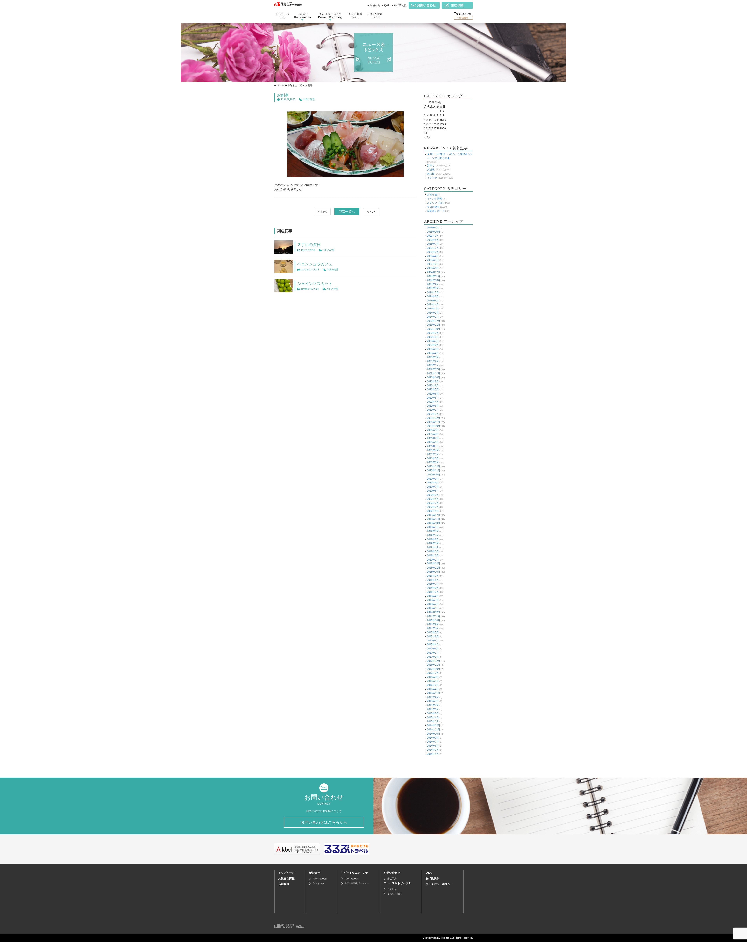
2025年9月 (433, 235)
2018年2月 (433, 604)
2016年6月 (433, 681)
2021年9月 (433, 430)
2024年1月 (433, 316)
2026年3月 (433, 227)
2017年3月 (433, 648)
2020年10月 (433, 474)
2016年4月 (433, 689)
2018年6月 (433, 587)
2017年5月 (433, 640)
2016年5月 (433, 685)
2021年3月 (433, 454)
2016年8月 (433, 677)
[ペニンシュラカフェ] (283, 270)
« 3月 (427, 137)
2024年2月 (433, 312)
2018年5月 (433, 592)
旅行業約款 (432, 878)
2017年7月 (433, 632)
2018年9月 (433, 575)
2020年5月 (433, 494)
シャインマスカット (314, 283)
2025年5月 (433, 251)
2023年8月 (433, 337)
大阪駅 (431, 169)
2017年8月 (433, 628)
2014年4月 (433, 753)
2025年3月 (433, 260)
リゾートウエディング (354, 872)
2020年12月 (433, 466)
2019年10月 (433, 523)
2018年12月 (433, 563)
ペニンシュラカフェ (314, 264)
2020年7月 (433, 486)
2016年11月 (433, 664)
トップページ (286, 872)
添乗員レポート (436, 210)
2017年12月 (433, 612)
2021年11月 (433, 422)
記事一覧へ (347, 211)
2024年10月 (433, 280)
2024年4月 (433, 304)
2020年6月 (433, 490)
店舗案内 (283, 884)
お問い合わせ (392, 872)
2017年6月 (433, 636)
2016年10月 (433, 668)
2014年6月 (433, 745)
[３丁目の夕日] (283, 251)
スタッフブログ (436, 202)
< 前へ (322, 211)
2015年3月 (433, 721)
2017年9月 (433, 624)
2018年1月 (433, 608)
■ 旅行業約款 (399, 5)
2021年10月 (433, 425)
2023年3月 (433, 357)
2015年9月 (433, 697)
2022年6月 (433, 393)
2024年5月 (433, 300)
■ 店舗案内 (373, 5)
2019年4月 (433, 547)
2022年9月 (433, 381)
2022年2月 (433, 409)
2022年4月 (433, 401)
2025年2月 (433, 264)
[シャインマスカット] (283, 290)
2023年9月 (433, 332)
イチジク (432, 177)
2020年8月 (433, 482)
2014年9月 (433, 737)
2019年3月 (433, 551)
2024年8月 (433, 288)
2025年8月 (433, 239)
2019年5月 (433, 543)
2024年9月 (433, 284)
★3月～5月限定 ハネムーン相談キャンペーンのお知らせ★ (450, 156)
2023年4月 (433, 353)
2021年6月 (433, 442)
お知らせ (432, 194)
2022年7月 (433, 389)
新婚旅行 (314, 872)
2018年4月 (433, 596)
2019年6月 (433, 539)
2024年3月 (433, 308)
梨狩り (431, 165)
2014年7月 (433, 741)
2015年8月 (433, 701)
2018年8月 (433, 579)
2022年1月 (433, 413)
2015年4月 (433, 717)
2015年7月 (433, 705)
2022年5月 (433, 397)
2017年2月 (433, 652)
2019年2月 (433, 555)
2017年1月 (433, 656)
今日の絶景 (309, 99)
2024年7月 (433, 292)
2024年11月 (433, 276)
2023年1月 (433, 365)
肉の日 (431, 173)
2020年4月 (433, 498)
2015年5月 (433, 713)
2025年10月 (433, 231)
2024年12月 (433, 272)
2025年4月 (433, 256)
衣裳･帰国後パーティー (357, 883)
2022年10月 (433, 377)
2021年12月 (433, 418)
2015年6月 (433, 709)
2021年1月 (433, 462)
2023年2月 (433, 361)
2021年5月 (433, 446)
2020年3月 (433, 502)
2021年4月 (433, 450)
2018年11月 (433, 567)
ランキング (318, 883)
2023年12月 (433, 320)
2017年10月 (433, 620)
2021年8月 (433, 434)
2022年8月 (433, 385)
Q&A (429, 872)
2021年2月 (433, 458)
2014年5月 (433, 749)
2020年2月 (433, 506)
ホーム (280, 85)
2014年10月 (433, 733)
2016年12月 (433, 660)
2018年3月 (433, 600)
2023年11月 (433, 324)
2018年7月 (433, 583)
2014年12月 (433, 725)
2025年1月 (433, 268)
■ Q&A (386, 5)
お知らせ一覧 (295, 85)
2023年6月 (433, 345)
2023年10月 (433, 328)
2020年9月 (433, 478)
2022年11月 (433, 373)
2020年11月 (433, 470)
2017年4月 (433, 644)
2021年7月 (433, 438)
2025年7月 (433, 243)
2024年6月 (433, 296)
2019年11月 (433, 519)
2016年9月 (433, 672)
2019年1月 (433, 559)
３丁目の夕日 (309, 245)
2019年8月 (433, 531)
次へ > (370, 211)
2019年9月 (433, 527)
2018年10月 (433, 571)
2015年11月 (433, 693)
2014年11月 (433, 729)
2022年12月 (433, 369)
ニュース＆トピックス (397, 883)
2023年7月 (433, 341)
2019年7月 (433, 535)
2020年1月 (433, 511)
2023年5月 (433, 349)
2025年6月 (433, 247)
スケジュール (320, 878)
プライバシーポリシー (439, 884)
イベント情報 (434, 198)
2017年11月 (433, 616)
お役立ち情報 (286, 878)
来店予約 (392, 878)
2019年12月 (433, 515)
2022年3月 (433, 405)
